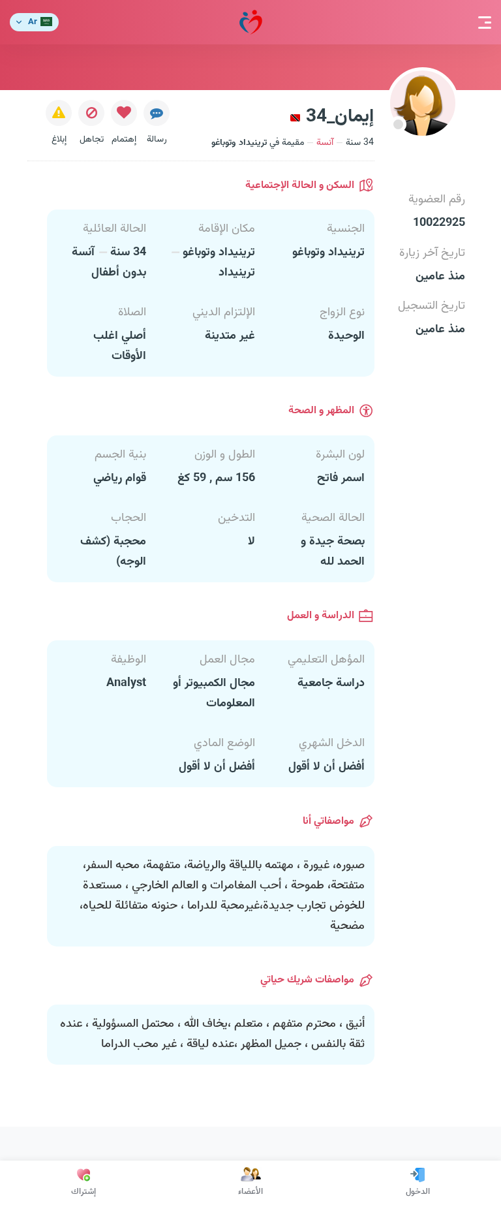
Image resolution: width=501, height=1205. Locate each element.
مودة (250, 22)
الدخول (418, 1191)
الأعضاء (250, 1191)
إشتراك (83, 1191)
